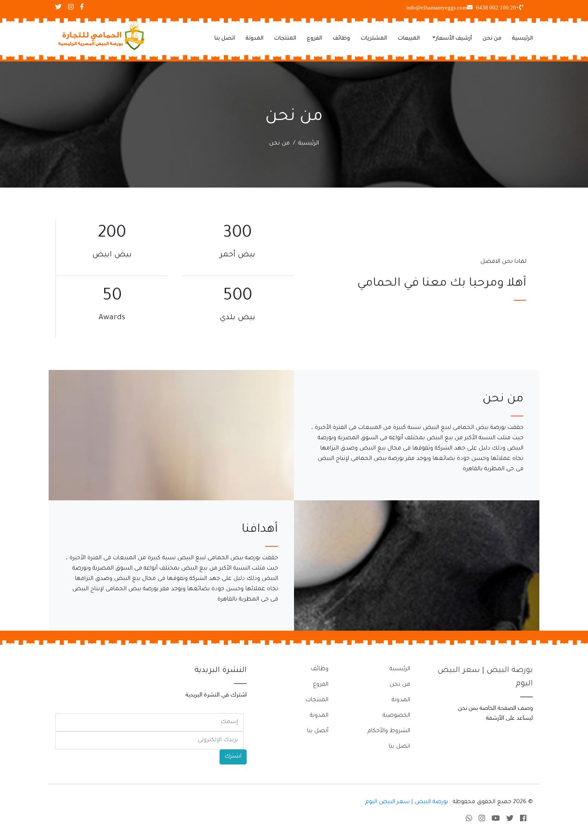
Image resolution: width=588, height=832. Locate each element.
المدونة (254, 39)
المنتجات (285, 39)
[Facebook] (523, 820)
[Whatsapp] (469, 820)
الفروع (314, 39)
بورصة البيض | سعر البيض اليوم (406, 802)
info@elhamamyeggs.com (436, 7)
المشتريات (374, 39)
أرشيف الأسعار (454, 39)
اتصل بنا (224, 39)
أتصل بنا (317, 731)
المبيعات (409, 39)
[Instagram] (482, 820)
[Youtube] (496, 820)
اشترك (233, 756)
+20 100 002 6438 (497, 7)
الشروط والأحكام (389, 731)
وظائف (341, 39)
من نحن (492, 39)
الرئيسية (522, 39)
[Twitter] (510, 820)
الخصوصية (396, 715)
